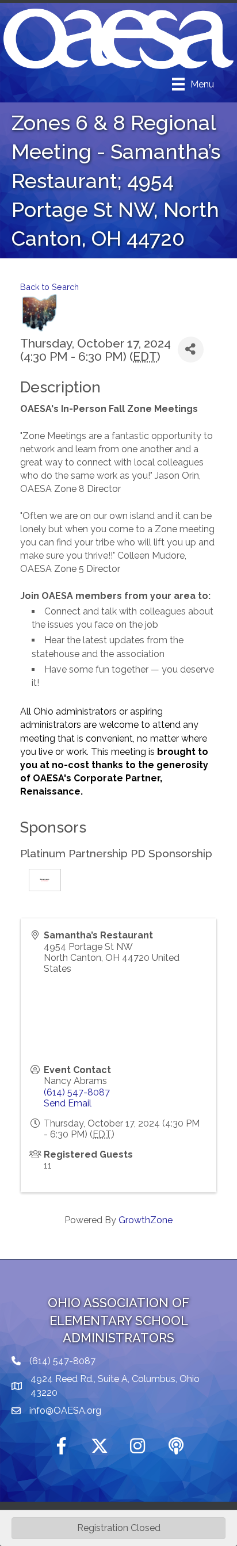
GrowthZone (145, 1220)
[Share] (191, 349)
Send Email (67, 1103)
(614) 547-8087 (77, 1092)
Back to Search (49, 287)
